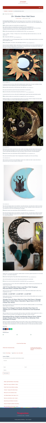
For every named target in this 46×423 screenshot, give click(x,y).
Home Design (8, 352)
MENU (41, 7)
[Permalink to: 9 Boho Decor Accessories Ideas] (9, 340)
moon (17, 352)
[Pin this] (7, 329)
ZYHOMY (23, 2)
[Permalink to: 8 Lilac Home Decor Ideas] (23, 338)
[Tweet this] (5, 329)
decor (15, 352)
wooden (21, 352)
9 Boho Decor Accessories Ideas (8, 347)
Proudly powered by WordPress (20, 419)
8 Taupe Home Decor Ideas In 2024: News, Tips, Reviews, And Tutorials (36, 348)
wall (19, 352)
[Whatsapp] (11, 329)
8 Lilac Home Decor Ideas (21, 343)
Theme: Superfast (28, 419)
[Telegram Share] (9, 329)
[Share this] (3, 329)
